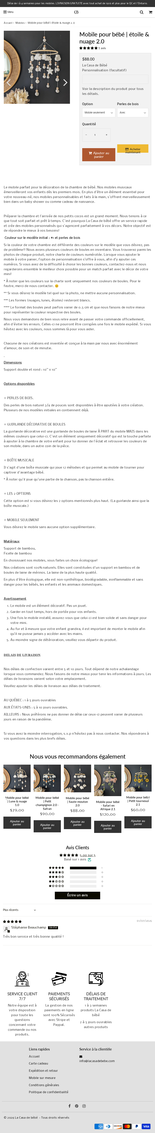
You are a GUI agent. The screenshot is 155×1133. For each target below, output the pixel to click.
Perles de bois (128, 104)
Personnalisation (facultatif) (104, 70)
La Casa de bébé (26, 1117)
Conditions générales (44, 1085)
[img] (12, 922)
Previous (8, 82)
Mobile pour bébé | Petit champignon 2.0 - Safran (47, 803)
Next (65, 82)
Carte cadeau (38, 1063)
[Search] (141, 12)
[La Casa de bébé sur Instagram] (84, 1106)
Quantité (89, 124)
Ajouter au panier (17, 822)
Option (87, 104)
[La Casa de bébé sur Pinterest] (76, 1106)
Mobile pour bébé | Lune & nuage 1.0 (17, 801)
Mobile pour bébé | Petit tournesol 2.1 (138, 800)
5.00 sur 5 (87, 855)
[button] (88, 48)
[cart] (150, 12)
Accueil (8, 23)
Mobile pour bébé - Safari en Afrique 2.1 (107, 805)
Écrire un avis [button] (77, 895)
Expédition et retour (43, 1070)
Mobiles (20, 23)
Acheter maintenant (132, 150)
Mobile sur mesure (42, 1078)
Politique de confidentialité (48, 1092)
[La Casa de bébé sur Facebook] (69, 1106)
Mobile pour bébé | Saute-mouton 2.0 (77, 801)
